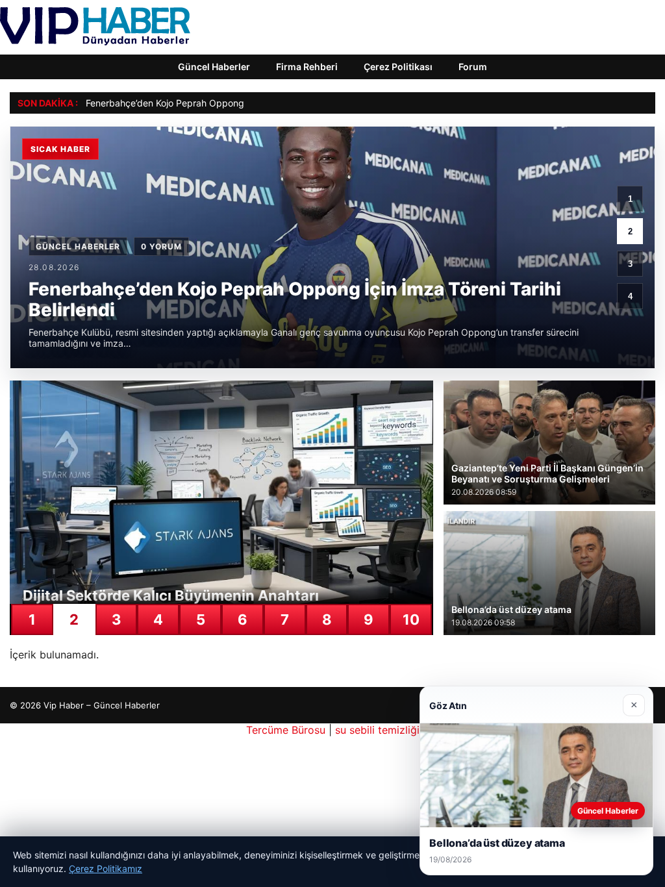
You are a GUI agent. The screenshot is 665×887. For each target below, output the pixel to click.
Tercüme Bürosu (285, 729)
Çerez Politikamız (105, 868)
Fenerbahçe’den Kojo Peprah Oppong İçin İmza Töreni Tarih (211, 102)
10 (411, 619)
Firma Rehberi (307, 66)
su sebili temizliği (377, 729)
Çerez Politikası (398, 66)
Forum (472, 66)
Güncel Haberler (214, 66)
